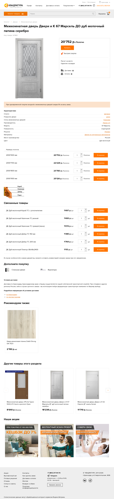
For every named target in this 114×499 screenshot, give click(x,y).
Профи (29, 5)
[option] (21, 330)
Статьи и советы (10, 484)
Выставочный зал (10, 476)
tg (90, 480)
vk (85, 480)
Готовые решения (10, 478)
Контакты (39, 5)
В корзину (100, 155)
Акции (6, 473)
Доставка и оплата (52, 5)
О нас (6, 486)
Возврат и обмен (28, 484)
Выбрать (67, 48)
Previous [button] (6, 390)
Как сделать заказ (28, 476)
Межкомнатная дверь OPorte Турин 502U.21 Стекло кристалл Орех (20, 403)
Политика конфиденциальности (30, 487)
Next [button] (108, 390)
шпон (108, 117)
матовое (107, 114)
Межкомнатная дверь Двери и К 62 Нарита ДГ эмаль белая (91, 403)
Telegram (53, 476)
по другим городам (13, 297)
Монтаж (25, 481)
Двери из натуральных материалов (97, 135)
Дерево (107, 132)
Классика (107, 120)
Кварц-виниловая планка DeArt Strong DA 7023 (21, 342)
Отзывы (7, 481)
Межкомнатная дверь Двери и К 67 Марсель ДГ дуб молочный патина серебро (55, 404)
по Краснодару (11, 294)
